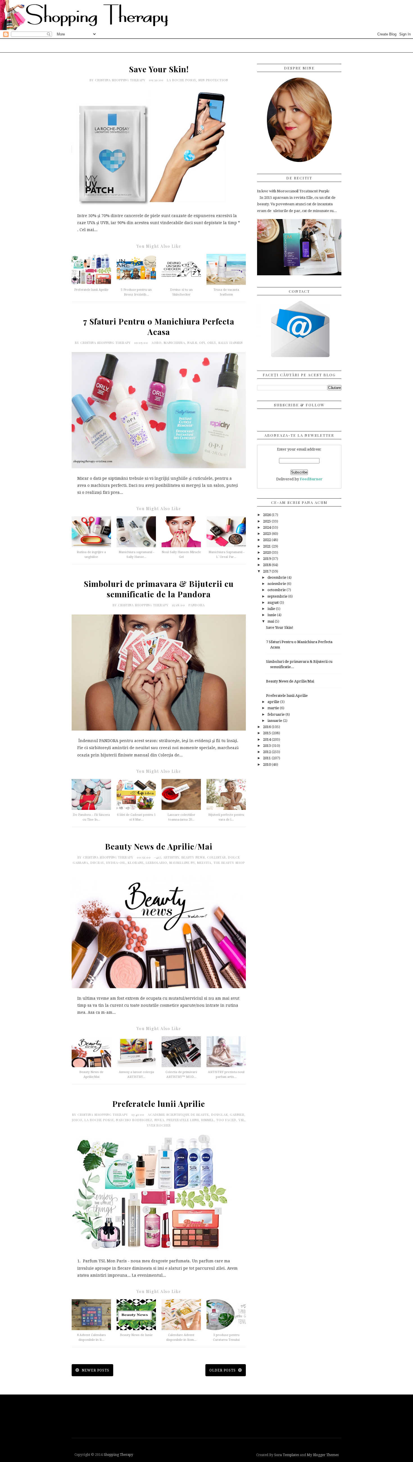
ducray (97, 862)
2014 (267, 739)
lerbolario (156, 862)
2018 (267, 565)
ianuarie (275, 720)
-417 (157, 857)
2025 (267, 521)
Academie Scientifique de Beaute (178, 1114)
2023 (267, 533)
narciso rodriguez (134, 1120)
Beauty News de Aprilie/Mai (158, 846)
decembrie (277, 577)
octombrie (277, 590)
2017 (267, 571)
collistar (216, 857)
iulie (271, 609)
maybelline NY (182, 862)
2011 (267, 758)
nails (192, 343)
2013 (267, 746)
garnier (237, 1114)
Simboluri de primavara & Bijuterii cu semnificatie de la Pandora (159, 588)
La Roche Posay (181, 80)
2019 (267, 559)
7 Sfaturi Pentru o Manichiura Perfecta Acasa (158, 326)
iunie (272, 615)
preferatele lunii (183, 1120)
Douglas (219, 1114)
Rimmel (207, 1120)
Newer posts (95, 1370)
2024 (267, 527)
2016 (267, 727)
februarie (276, 714)
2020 (267, 552)
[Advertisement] (208, 1415)
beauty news (193, 857)
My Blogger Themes (323, 1455)
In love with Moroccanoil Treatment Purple (293, 190)
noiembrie (277, 584)
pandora (197, 605)
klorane (136, 862)
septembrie (277, 596)
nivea (159, 1120)
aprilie (273, 702)
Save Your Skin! (159, 69)
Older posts (223, 1370)
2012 (267, 752)
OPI (202, 343)
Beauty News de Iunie (136, 1335)
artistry (171, 857)
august (273, 602)
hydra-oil (116, 862)
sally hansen (230, 343)
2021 (267, 546)
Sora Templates (286, 1455)
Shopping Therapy (118, 1455)
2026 (267, 515)
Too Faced (226, 1120)
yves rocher (159, 1125)
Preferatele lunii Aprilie (91, 290)
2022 (267, 540)
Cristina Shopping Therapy (121, 80)
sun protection (213, 80)
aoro (156, 343)
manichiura (174, 343)
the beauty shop (229, 862)
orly (211, 343)
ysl (242, 1120)
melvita (204, 862)
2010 (267, 764)
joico (77, 1120)
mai (271, 621)
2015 (267, 733)
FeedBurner (311, 479)
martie (273, 708)
